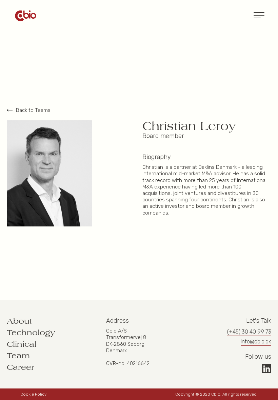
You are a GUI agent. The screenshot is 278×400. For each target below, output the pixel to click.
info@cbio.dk (256, 341)
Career (20, 367)
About (19, 321)
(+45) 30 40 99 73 (249, 331)
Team (18, 356)
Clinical (21, 344)
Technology (31, 333)
